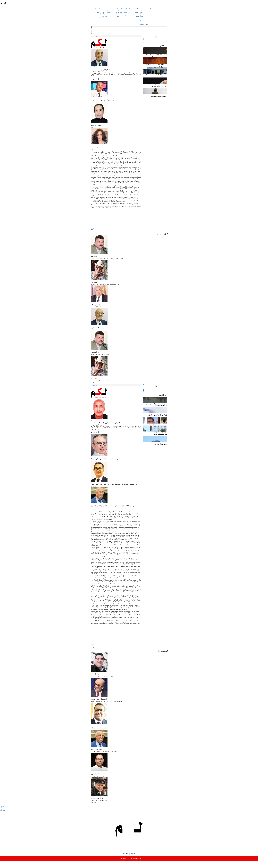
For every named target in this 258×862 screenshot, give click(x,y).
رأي (117, 8)
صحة (103, 15)
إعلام (141, 10)
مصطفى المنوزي (94, 509)
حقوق (132, 10)
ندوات (121, 13)
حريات (133, 8)
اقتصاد (109, 8)
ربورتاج (125, 12)
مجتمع (104, 8)
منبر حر (117, 12)
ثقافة (122, 8)
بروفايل (125, 15)
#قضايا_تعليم (104, 16)
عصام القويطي (93, 486)
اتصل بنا (1, 809)
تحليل (98, 12)
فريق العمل (151, 8)
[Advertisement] (116, 217)
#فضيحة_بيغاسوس (144, 24)
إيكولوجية (142, 13)
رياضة (114, 8)
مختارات (136, 10)
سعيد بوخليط (93, 127)
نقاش (121, 12)
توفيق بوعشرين (94, 461)
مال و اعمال (109, 10)
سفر (136, 13)
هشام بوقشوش (94, 102)
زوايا (141, 20)
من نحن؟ (2, 806)
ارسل (93, 229)
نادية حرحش (93, 149)
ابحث (156, 37)
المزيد (142, 8)
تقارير (98, 10)
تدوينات (117, 15)
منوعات (137, 8)
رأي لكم (117, 10)
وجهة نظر (118, 13)
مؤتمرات (108, 12)
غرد (92, 227)
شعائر (136, 15)
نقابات (103, 17)
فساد (141, 12)
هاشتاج (117, 16)
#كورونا (141, 16)
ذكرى (141, 19)
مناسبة (136, 12)
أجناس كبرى (127, 8)
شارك (92, 228)
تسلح (141, 17)
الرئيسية (94, 8)
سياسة (99, 8)
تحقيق (125, 10)
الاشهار (1, 807)
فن (120, 10)
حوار (125, 13)
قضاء (103, 10)
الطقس (141, 15)
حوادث (103, 12)
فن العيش (137, 16)
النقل (103, 13)
